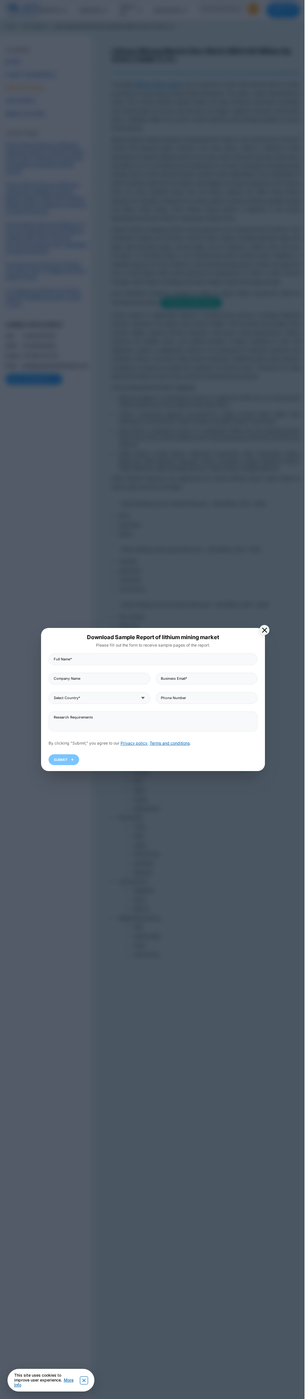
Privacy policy (131, 743)
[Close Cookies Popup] (84, 1380)
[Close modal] (262, 630)
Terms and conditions (167, 743)
